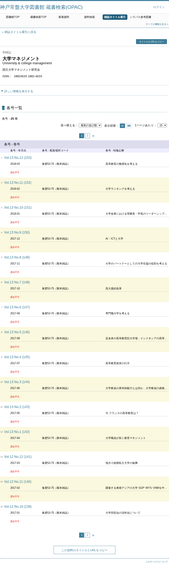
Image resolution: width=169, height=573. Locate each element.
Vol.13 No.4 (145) (17, 357)
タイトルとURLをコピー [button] (151, 41)
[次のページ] (93, 135)
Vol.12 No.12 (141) (18, 456)
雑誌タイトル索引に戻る (20, 32)
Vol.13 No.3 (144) (17, 382)
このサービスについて (156, 561)
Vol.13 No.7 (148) (17, 282)
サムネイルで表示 (129, 125)
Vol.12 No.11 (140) (17, 481)
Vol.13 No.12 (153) (18, 157)
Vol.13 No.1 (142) (17, 432)
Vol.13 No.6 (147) (17, 307)
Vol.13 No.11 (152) (17, 182)
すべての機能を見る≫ (157, 24)
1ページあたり (144, 125)
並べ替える (68, 125)
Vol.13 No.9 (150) (17, 232)
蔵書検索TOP (38, 17)
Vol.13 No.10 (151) (18, 207)
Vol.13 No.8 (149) (17, 257)
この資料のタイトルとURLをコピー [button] (84, 550)
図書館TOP (13, 17)
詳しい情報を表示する (18, 91)
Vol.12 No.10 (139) (18, 506)
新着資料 (64, 17)
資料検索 (89, 17)
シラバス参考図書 (140, 17)
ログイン (159, 7)
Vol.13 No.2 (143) (17, 407)
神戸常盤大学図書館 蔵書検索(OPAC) (41, 7)
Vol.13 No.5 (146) (17, 332)
